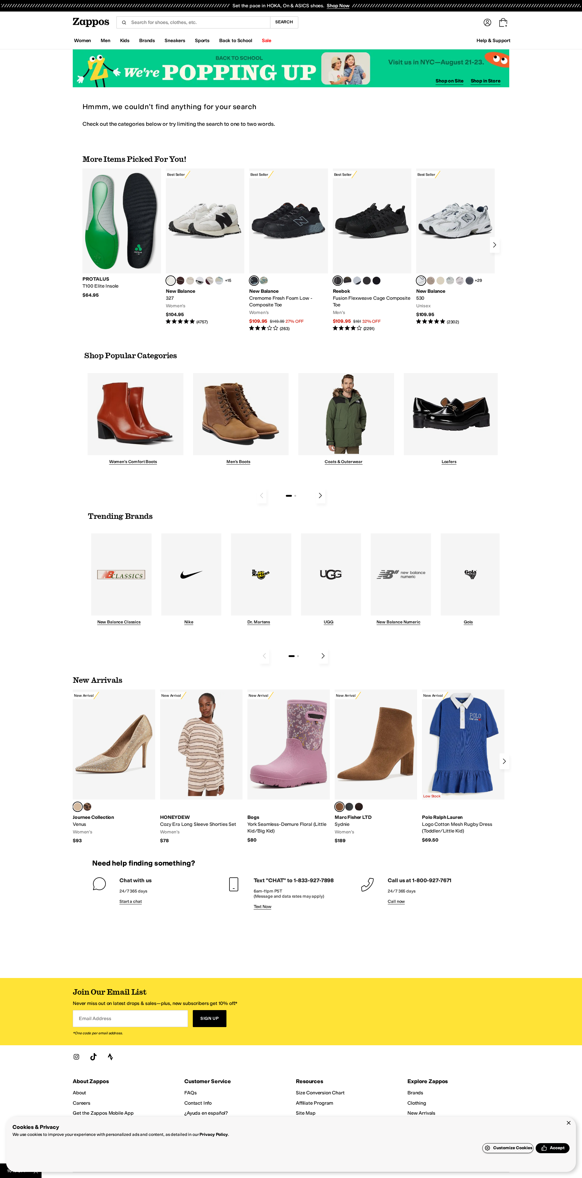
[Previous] (261, 495)
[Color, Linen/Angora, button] (190, 280)
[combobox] (193, 22)
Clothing (416, 1103)
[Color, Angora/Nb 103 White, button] (219, 280)
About (79, 1093)
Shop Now (338, 5)
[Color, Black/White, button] (376, 280)
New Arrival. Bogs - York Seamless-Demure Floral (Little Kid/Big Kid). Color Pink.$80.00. (288, 766)
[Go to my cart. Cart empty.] (503, 22)
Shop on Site (449, 81)
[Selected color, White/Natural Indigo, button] (421, 280)
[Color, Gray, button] (357, 280)
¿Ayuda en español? (206, 1113)
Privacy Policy (213, 1134)
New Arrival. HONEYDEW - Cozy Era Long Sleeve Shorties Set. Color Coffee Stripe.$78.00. (201, 766)
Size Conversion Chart (320, 1093)
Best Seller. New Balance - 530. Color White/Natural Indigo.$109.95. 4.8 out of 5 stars (455, 247)
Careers (81, 1103)
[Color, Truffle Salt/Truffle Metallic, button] (460, 280)
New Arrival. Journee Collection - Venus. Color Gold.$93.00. (114, 766)
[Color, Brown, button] (347, 280)
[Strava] (110, 1056)
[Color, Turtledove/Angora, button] (440, 280)
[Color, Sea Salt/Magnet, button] (469, 280)
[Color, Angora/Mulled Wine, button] (209, 280)
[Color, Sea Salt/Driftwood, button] (431, 280)
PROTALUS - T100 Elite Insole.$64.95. (121, 233)
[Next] (495, 245)
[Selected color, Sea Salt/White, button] (171, 280)
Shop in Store (485, 81)
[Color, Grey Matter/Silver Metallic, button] (450, 280)
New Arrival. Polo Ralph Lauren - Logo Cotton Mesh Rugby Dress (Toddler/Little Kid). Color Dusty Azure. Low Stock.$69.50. (463, 766)
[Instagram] (76, 1056)
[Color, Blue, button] (367, 280)
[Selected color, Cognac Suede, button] (339, 807)
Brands (415, 1093)
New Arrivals (421, 1113)
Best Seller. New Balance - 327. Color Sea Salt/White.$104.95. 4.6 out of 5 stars (205, 247)
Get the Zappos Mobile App (103, 1113)
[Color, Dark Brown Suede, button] (359, 807)
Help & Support (493, 40)
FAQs (190, 1093)
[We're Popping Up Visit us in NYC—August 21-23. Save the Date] (291, 68)
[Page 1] (289, 496)
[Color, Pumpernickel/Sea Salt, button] (180, 280)
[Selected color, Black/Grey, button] (254, 280)
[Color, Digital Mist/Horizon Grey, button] (200, 280)
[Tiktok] (93, 1056)
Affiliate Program (314, 1103)
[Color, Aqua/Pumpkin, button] (264, 280)
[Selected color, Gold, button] (77, 807)
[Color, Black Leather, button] (349, 807)
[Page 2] (295, 496)
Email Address (95, 1018)
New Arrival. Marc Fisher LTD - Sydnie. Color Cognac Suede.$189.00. (376, 766)
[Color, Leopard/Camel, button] (87, 807)
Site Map (306, 1113)
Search (284, 22)
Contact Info (198, 1103)
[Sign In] (487, 22)
